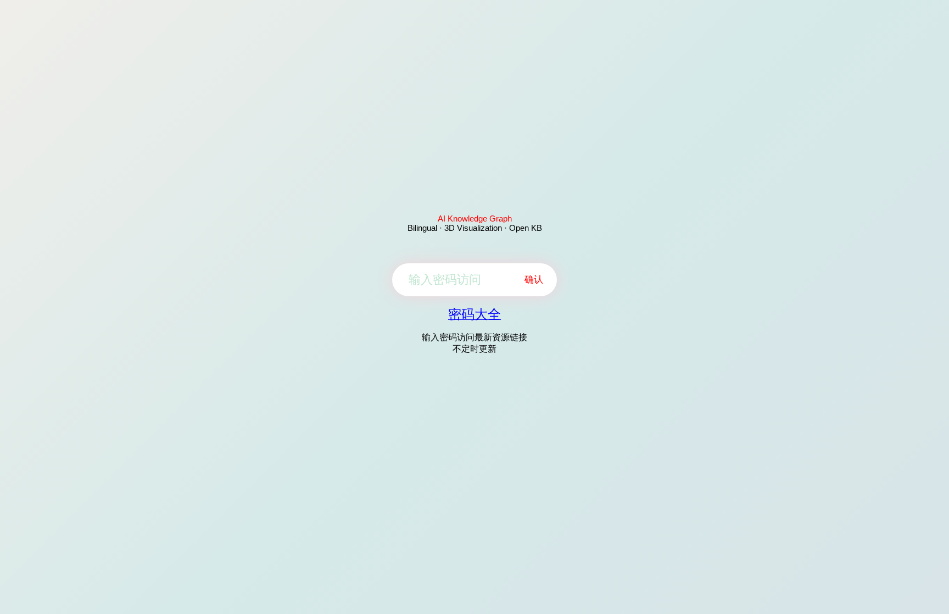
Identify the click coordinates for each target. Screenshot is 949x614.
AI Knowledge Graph (475, 218)
